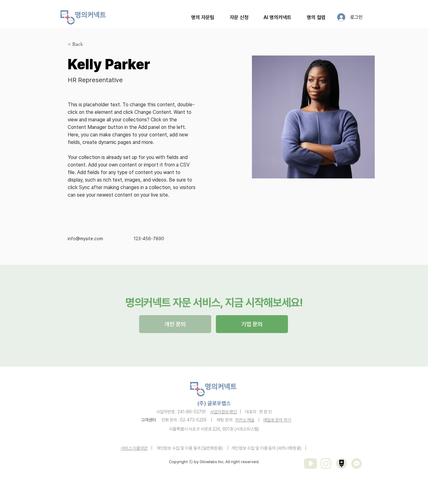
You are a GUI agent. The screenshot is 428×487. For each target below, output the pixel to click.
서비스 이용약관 (134, 448)
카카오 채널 (244, 419)
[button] (239, 17)
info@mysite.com (85, 238)
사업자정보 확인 (223, 411)
